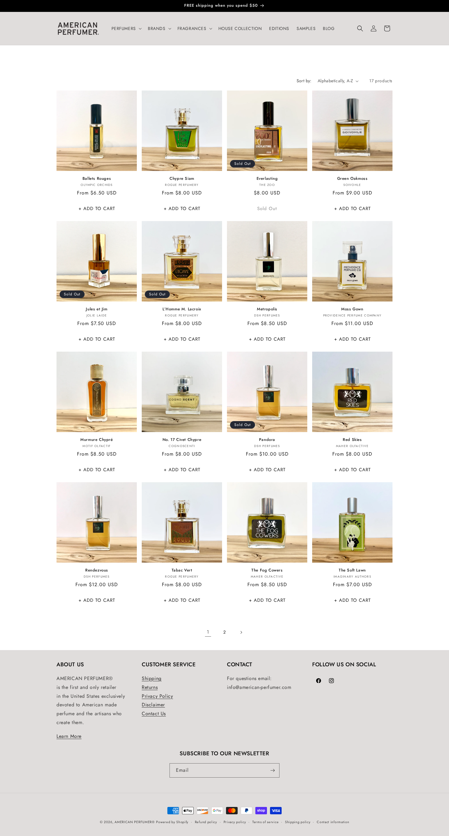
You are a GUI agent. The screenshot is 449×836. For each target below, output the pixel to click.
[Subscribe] (272, 770)
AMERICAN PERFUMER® (135, 821)
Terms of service (265, 821)
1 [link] (208, 631)
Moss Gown (352, 309)
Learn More (69, 736)
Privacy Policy (157, 696)
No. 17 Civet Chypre (181, 439)
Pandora (267, 439)
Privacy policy (235, 821)
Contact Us (154, 713)
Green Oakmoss (352, 178)
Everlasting (267, 178)
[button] (126, 28)
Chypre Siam (182, 178)
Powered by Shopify (172, 821)
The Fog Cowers (267, 570)
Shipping (152, 678)
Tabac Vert (182, 570)
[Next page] (241, 632)
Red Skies (352, 439)
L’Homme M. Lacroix (181, 309)
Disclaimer (153, 704)
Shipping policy (298, 821)
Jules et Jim (96, 309)
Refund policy (206, 821)
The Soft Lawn (352, 570)
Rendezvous (96, 570)
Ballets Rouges (96, 178)
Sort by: (304, 81)
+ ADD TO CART (96, 208)
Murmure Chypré (96, 439)
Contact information (333, 821)
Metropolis (267, 309)
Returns (150, 687)
